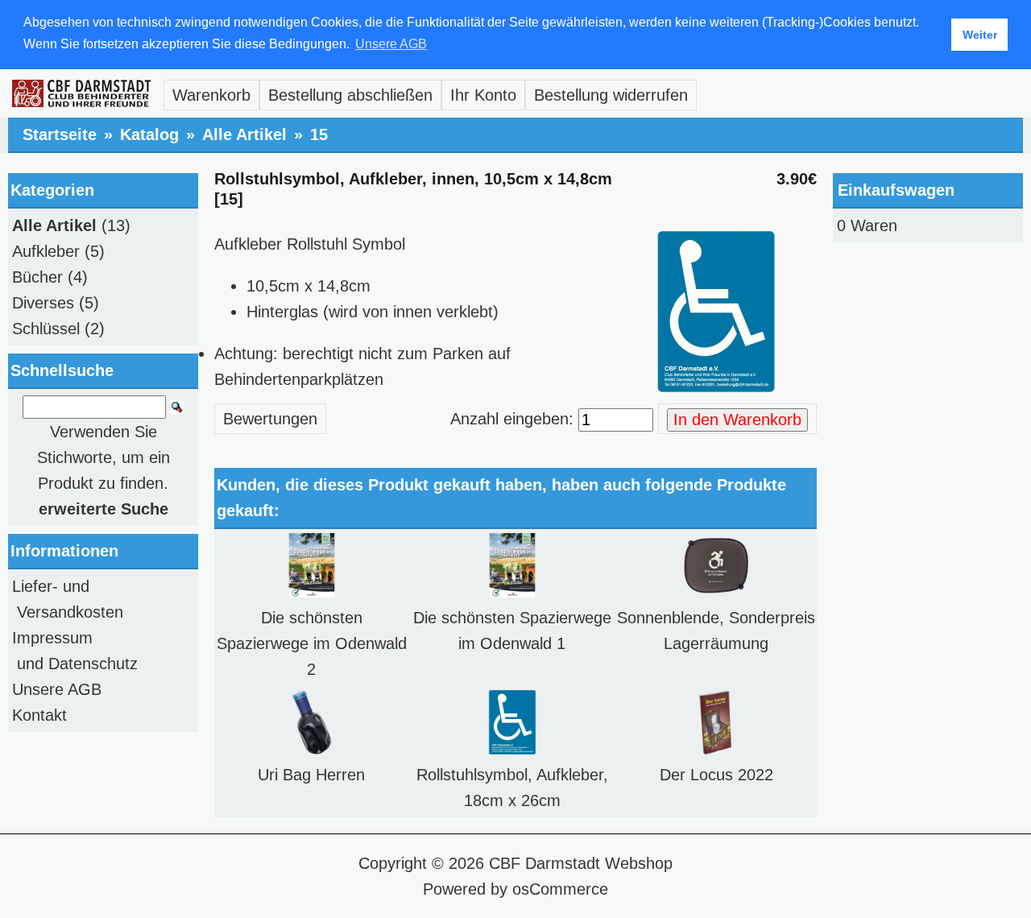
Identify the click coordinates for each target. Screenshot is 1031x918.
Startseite (60, 134)
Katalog (149, 134)
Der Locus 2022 (716, 775)
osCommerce (560, 889)
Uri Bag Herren (311, 775)
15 (319, 134)
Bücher (37, 277)
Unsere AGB (56, 689)
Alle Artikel (244, 134)
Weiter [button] (980, 34)
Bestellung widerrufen (611, 95)
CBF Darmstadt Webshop (581, 863)
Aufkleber (46, 251)
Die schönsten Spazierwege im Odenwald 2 (312, 643)
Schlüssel (46, 328)
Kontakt (39, 715)
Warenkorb (211, 95)
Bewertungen (270, 419)
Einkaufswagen (896, 190)
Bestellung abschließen (350, 95)
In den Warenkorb (737, 419)
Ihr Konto (483, 95)
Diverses (43, 303)
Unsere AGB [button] (391, 44)
